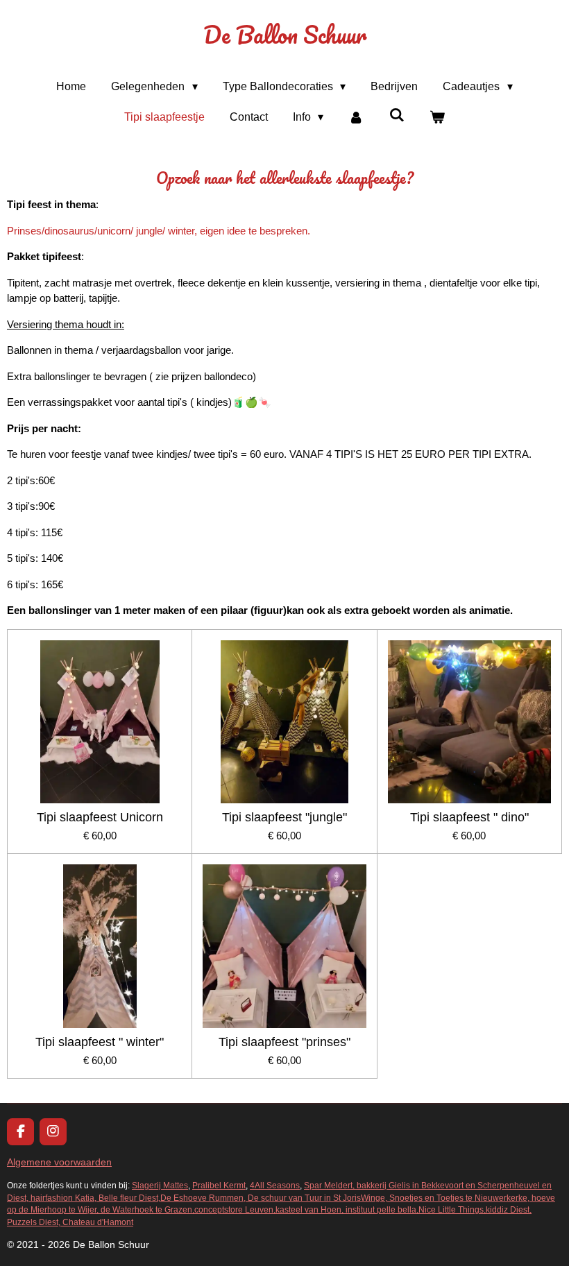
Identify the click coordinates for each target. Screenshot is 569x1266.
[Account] (356, 117)
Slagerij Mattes (160, 1185)
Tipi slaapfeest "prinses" (284, 1042)
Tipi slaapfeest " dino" (469, 817)
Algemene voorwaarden (59, 1161)
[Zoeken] (397, 115)
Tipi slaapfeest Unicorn (100, 817)
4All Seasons (275, 1185)
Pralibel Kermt (219, 1185)
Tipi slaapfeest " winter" (99, 1042)
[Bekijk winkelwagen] (437, 117)
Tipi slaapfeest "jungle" (284, 817)
